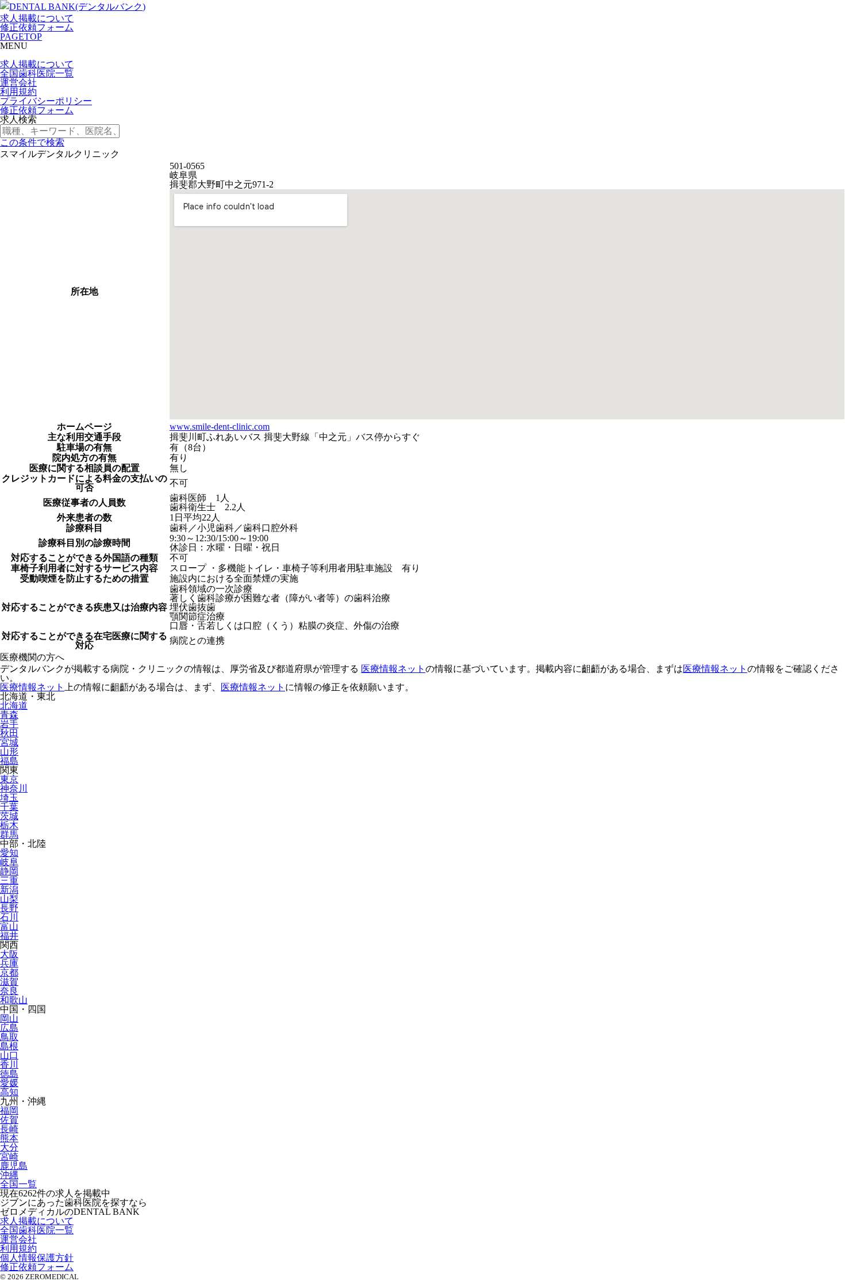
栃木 (9, 825)
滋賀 (9, 981)
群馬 (9, 834)
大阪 (9, 954)
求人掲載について (37, 18)
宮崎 (9, 1156)
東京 (9, 779)
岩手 (9, 724)
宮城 (9, 742)
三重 (9, 880)
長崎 (9, 1129)
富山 (9, 926)
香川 (9, 1064)
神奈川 (14, 788)
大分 (9, 1147)
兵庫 (9, 963)
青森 (9, 715)
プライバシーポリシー (46, 101)
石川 (9, 917)
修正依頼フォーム (37, 27)
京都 (9, 972)
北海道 (14, 705)
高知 (9, 1092)
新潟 (9, 889)
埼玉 (9, 797)
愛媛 (9, 1083)
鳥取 (9, 1037)
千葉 (9, 807)
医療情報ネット (393, 669)
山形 (9, 751)
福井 (9, 935)
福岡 (9, 1110)
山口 (9, 1055)
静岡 (9, 871)
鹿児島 (14, 1166)
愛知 (9, 853)
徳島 (9, 1074)
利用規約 (18, 92)
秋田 (9, 733)
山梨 (9, 899)
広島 (9, 1028)
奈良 (9, 991)
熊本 (9, 1138)
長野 (9, 908)
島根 (9, 1046)
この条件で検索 (32, 142)
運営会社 (18, 82)
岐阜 (9, 862)
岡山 (9, 1018)
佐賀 (9, 1120)
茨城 (9, 816)
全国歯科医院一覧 (37, 73)
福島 (9, 761)
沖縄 (9, 1175)
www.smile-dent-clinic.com (220, 426)
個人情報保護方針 (37, 1258)
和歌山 (14, 1000)
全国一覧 (18, 1184)
